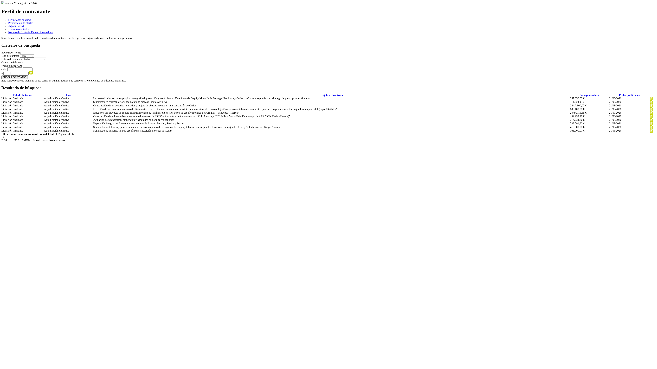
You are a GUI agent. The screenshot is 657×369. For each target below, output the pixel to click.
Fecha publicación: (11, 65)
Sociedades (7, 52)
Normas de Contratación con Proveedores (30, 32)
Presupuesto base (589, 95)
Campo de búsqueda (12, 62)
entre (4, 69)
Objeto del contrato (331, 95)
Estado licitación (22, 95)
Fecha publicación (629, 95)
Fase (68, 95)
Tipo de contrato (10, 55)
